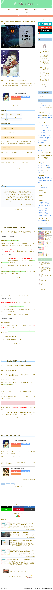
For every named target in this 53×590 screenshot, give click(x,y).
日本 (48, 105)
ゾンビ (40, 135)
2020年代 (50, 118)
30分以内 (40, 177)
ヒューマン (44, 130)
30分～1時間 (45, 177)
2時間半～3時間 (46, 180)
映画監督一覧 (40, 192)
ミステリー (40, 127)
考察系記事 (41, 142)
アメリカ (39, 105)
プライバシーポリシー (4, 588)
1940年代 (40, 115)
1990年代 (50, 117)
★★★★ (47, 148)
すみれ (44, 49)
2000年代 (40, 118)
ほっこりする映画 (42, 212)
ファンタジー (44, 125)
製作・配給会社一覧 (42, 220)
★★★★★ (40, 150)
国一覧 (41, 107)
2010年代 (45, 118)
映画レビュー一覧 (43, 223)
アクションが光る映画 (43, 213)
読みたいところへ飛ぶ (16, 105)
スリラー (39, 130)
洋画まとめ (44, 140)
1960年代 (50, 115)
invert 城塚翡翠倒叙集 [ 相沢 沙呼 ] (17, 468)
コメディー (40, 123)
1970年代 (40, 117)
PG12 (40, 187)
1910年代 (40, 113)
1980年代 (45, 117)
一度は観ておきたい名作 (44, 202)
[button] (29, 509)
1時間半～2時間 (45, 178)
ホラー (49, 125)
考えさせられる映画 (43, 208)
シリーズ (39, 140)
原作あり (49, 138)
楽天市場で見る (16, 96)
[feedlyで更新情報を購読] (17, 516)
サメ (44, 135)
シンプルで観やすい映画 (44, 203)
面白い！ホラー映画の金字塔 (45, 215)
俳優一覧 (39, 197)
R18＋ (47, 187)
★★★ (43, 148)
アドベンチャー (48, 128)
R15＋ (43, 187)
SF (48, 123)
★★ (40, 148)
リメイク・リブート (42, 138)
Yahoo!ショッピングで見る (26, 96)
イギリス (44, 105)
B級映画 (42, 137)
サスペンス (45, 127)
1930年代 (49, 113)
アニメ (44, 132)
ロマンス (45, 123)
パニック (42, 128)
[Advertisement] (18, 176)
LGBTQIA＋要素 (48, 137)
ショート (42, 133)
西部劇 (47, 135)
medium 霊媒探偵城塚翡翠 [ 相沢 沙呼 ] (18, 93)
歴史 (48, 130)
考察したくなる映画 (43, 210)
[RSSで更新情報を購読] (19, 516)
